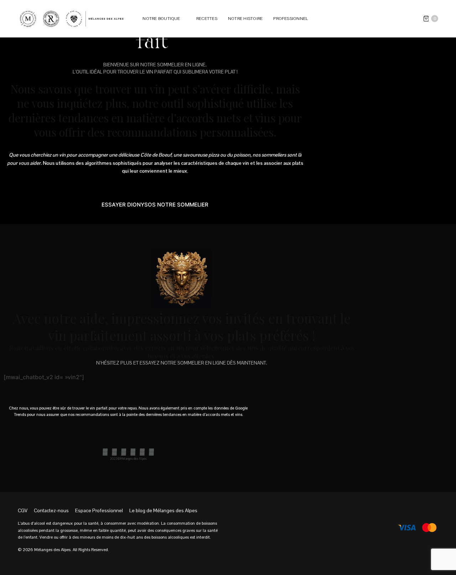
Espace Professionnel (99, 510)
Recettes (206, 18)
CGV (22, 510)
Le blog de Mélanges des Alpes (163, 510)
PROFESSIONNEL (290, 18)
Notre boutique (161, 18)
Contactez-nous (51, 510)
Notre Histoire (245, 18)
